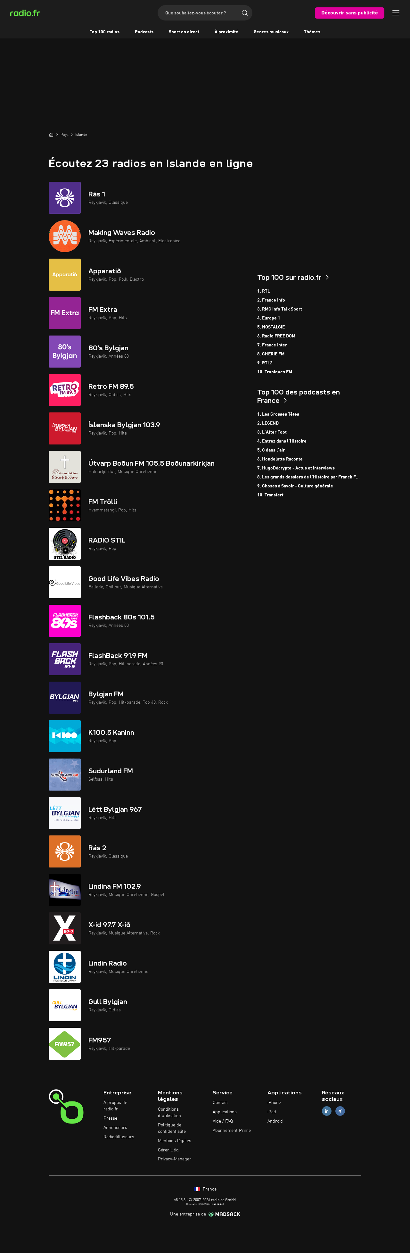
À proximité (226, 32)
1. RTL (263, 291)
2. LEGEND (268, 423)
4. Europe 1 (268, 318)
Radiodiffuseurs (118, 1137)
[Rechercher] (245, 13)
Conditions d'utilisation (169, 1112)
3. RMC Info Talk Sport (279, 309)
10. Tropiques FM (274, 372)
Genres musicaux (271, 32)
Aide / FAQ (223, 1121)
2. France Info (271, 300)
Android (275, 1121)
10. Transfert (270, 495)
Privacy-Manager (174, 1159)
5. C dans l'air (271, 450)
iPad (271, 1112)
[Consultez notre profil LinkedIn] (326, 1111)
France (209, 1189)
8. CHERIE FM (270, 354)
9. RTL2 (265, 363)
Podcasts (144, 32)
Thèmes (312, 32)
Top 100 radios (104, 32)
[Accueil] (51, 134)
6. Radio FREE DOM (276, 336)
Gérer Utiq (168, 1150)
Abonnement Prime (232, 1130)
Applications (225, 1112)
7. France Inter (272, 345)
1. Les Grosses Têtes (278, 414)
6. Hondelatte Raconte (280, 459)
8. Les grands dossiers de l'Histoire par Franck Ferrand (309, 477)
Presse (110, 1118)
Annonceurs (115, 1127)
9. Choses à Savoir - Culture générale (295, 486)
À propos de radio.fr (115, 1105)
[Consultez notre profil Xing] (340, 1111)
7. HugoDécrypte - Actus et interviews (296, 468)
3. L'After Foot (272, 432)
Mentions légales (174, 1141)
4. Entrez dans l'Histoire (282, 441)
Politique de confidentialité (172, 1128)
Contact (220, 1102)
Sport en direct (184, 32)
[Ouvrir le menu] (396, 13)
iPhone (274, 1102)
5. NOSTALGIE (271, 327)
